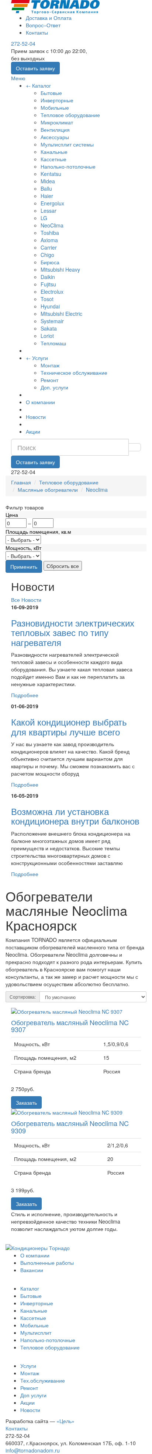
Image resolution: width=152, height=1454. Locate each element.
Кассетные (53, 159)
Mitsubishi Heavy (60, 269)
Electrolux (52, 291)
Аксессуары (55, 137)
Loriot (47, 335)
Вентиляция (55, 129)
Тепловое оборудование (70, 115)
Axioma (49, 240)
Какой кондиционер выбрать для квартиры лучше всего (69, 726)
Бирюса (50, 262)
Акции (33, 431)
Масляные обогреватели (48, 489)
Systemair (52, 321)
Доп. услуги (54, 387)
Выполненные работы (47, 1262)
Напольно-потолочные (68, 166)
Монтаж (50, 365)
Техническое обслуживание (74, 372)
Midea (48, 181)
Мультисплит (35, 1332)
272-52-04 (23, 43)
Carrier (49, 247)
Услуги (40, 357)
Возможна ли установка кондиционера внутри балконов (75, 816)
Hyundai (50, 306)
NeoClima (52, 225)
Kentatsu (51, 173)
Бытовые (51, 92)
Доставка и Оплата (49, 17)
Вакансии (31, 1270)
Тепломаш (53, 343)
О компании (40, 402)
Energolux (52, 203)
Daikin (48, 276)
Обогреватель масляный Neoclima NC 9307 (70, 1025)
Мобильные (55, 107)
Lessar (48, 210)
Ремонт (49, 380)
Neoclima (97, 489)
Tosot (47, 299)
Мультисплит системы (67, 144)
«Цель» (65, 1421)
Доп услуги (33, 1395)
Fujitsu (48, 284)
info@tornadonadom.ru (33, 1450)
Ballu (46, 188)
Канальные (54, 151)
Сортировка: (23, 997)
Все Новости (26, 599)
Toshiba (50, 232)
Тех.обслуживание (42, 1380)
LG (44, 218)
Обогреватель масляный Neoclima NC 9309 (70, 1126)
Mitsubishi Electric (61, 313)
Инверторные (57, 100)
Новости (36, 416)
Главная (21, 482)
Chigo (47, 254)
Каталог (41, 85)
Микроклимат (57, 122)
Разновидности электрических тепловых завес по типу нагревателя (72, 632)
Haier (47, 196)
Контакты (37, 32)
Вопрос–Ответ (43, 25)
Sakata (49, 328)
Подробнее (24, 695)
